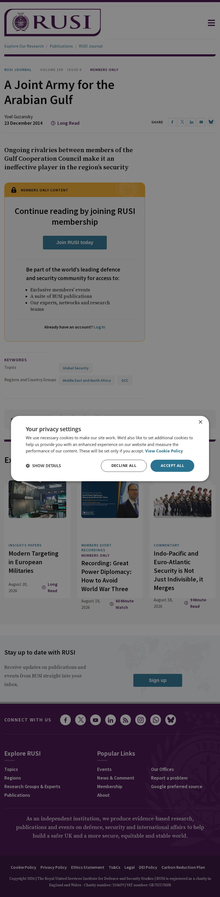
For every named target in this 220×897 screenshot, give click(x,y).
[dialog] (110, 448)
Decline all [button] (123, 465)
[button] (43, 466)
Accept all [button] (172, 465)
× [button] (200, 422)
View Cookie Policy (164, 451)
